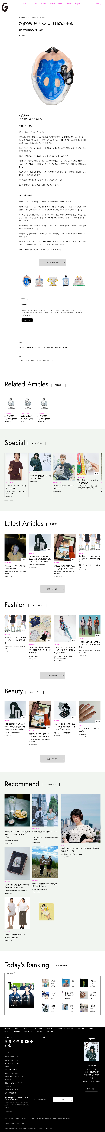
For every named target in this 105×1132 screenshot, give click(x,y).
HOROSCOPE (28, 1032)
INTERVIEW (70, 1028)
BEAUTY (49, 1028)
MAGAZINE (50, 1032)
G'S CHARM (38, 1028)
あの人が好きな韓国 (10, 1093)
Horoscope (24, 17)
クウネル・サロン (9, 1123)
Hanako (41, 1118)
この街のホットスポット (11, 1089)
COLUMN (17, 1032)
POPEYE (17, 1118)
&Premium (48, 1118)
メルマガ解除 (8, 1111)
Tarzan (54, 1118)
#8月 (32, 361)
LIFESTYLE (81, 1028)
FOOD (91, 1028)
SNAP (16, 1028)
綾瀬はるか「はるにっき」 (12, 1073)
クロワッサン (24, 1118)
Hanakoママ (66, 1118)
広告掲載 (41, 1128)
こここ (18, 1123)
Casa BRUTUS (34, 1118)
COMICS (7, 1032)
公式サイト (27, 320)
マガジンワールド (32, 1128)
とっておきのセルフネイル (12, 1060)
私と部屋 (7, 1066)
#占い (27, 361)
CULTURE (59, 1028)
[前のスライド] (6, 500)
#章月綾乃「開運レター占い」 (45, 361)
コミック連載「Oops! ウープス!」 (14, 1076)
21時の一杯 (8, 1086)
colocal (60, 1118)
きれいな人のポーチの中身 (12, 1063)
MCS (22, 1123)
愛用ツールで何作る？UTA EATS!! (14, 1083)
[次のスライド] (9, 500)
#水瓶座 (21, 361)
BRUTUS (11, 1118)
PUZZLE (39, 1032)
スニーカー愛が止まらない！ (13, 1056)
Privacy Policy (49, 1128)
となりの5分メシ (9, 1079)
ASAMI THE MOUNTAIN (11, 1070)
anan (6, 1118)
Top (19, 17)
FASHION (7, 1028)
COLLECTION (26, 1028)
